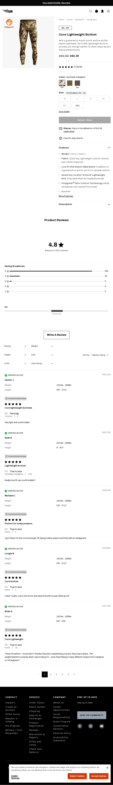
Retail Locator (37, 706)
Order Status (36, 702)
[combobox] (15, 346)
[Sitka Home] (29, 11)
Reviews (34, 730)
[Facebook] (80, 727)
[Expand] (109, 204)
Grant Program (62, 721)
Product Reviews (56, 220)
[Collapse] (109, 148)
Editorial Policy (62, 733)
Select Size (85, 120)
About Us (58, 702)
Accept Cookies (99, 776)
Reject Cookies (77, 776)
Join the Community (91, 715)
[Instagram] (91, 727)
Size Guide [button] (64, 112)
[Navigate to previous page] (39, 674)
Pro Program (12, 725)
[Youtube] (102, 727)
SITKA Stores (12, 714)
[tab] (85, 148)
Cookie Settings (15, 777)
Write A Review (56, 334)
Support (10, 702)
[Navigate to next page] (74, 674)
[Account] (102, 11)
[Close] (107, 767)
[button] (76, 92)
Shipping (34, 711)
